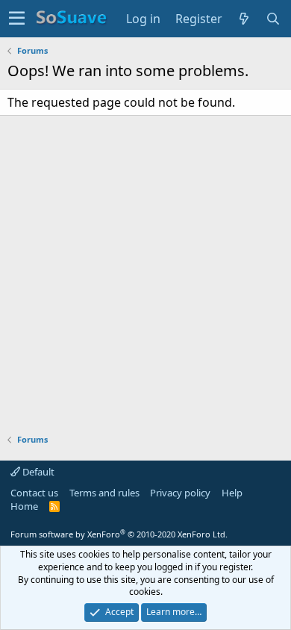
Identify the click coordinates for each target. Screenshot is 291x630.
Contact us (34, 492)
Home (24, 506)
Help (232, 492)
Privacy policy (180, 492)
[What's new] (244, 18)
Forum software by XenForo (119, 534)
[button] (17, 18)
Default (37, 471)
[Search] (273, 18)
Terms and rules (104, 492)
